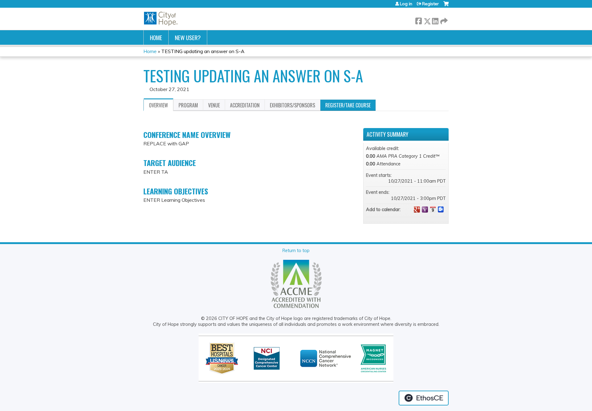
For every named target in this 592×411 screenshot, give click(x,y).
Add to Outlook (441, 209)
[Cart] (446, 6)
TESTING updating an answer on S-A (203, 51)
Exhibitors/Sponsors (292, 105)
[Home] (161, 19)
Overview (158, 105)
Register (430, 4)
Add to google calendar (417, 209)
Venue (214, 105)
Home (156, 37)
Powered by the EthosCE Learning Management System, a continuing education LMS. (424, 398)
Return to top (296, 250)
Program (188, 105)
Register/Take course (348, 105)
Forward (443, 19)
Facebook (418, 19)
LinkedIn (435, 19)
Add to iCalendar (433, 209)
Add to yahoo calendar (425, 209)
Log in (406, 4)
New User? (188, 37)
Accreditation (245, 105)
